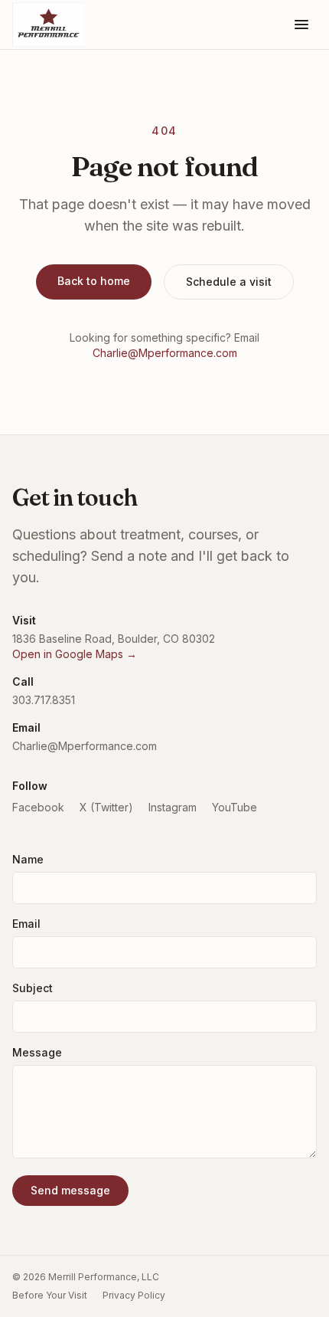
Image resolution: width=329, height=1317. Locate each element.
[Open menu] (301, 24)
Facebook (38, 807)
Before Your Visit (49, 1295)
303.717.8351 (43, 699)
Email (26, 923)
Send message (70, 1190)
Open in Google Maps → (74, 653)
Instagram (172, 807)
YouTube (234, 807)
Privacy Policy (134, 1295)
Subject (32, 987)
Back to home (93, 280)
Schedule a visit (229, 281)
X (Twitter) (106, 807)
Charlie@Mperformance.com (165, 352)
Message (37, 1052)
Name (28, 859)
